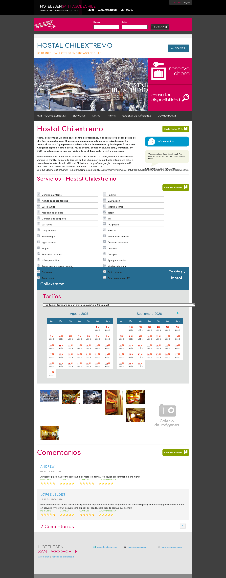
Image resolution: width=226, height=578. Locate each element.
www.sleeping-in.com (107, 547)
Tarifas (111, 116)
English (186, 2)
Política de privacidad (62, 556)
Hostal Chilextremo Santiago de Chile (59, 10)
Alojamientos (107, 10)
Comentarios (167, 116)
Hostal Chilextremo (51, 116)
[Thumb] (49, 401)
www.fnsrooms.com (137, 547)
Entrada (96, 22)
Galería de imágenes (136, 116)
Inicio (90, 10)
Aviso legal (43, 556)
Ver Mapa (127, 10)
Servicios (79, 116)
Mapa (96, 116)
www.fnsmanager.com (171, 547)
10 (152, 142)
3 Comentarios (165, 141)
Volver (180, 48)
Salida (124, 22)
